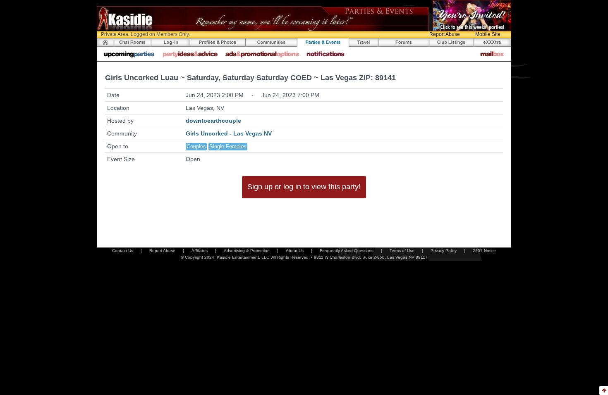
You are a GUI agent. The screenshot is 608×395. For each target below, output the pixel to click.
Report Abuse (444, 34)
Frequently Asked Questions (346, 250)
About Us (295, 250)
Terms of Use (402, 250)
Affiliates (199, 250)
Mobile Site (487, 34)
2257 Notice (484, 250)
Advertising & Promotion (247, 250)
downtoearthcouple (213, 120)
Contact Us (122, 250)
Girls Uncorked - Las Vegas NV (229, 133)
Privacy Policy (444, 250)
